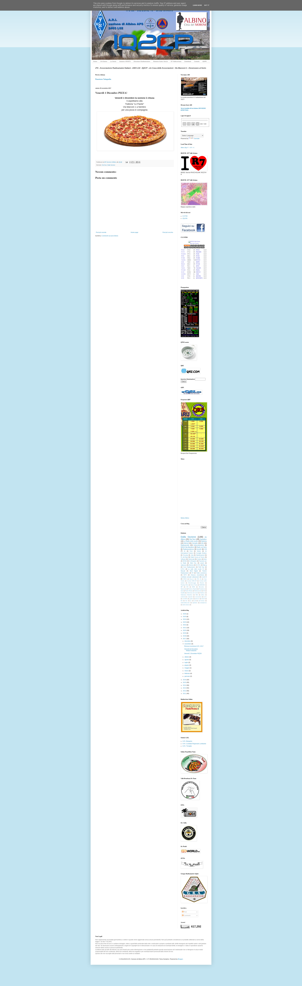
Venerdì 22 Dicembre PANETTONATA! (191, 650)
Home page (134, 232)
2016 (185, 680)
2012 (185, 691)
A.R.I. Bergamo (187, 741)
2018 (185, 636)
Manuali (183, 571)
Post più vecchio (168, 232)
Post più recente (101, 232)
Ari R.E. (198, 565)
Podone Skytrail (192, 589)
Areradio (195, 543)
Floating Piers (184, 585)
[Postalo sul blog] (132, 162)
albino (202, 594)
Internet (186, 543)
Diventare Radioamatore (142, 61)
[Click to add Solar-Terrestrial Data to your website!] (190, 336)
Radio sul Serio (202, 547)
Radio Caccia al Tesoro (198, 557)
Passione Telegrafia (103, 79)
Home (95, 61)
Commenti (186, 915)
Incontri (199, 549)
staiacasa (183, 565)
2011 (185, 693)
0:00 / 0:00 (203, 124)
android (183, 596)
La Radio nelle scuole (191, 541)
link (181, 600)
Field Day (201, 567)
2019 (185, 633)
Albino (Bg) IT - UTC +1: (188, 147)
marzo (187, 671)
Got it (206, 5)
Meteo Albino (185, 518)
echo (205, 596)
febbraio (187, 673)
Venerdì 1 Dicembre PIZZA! (193, 653)
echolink (185, 598)
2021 (185, 627)
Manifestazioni (200, 555)
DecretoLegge (192, 583)
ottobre (187, 657)
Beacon (192, 579)
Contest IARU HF (192, 581)
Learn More (197, 5)
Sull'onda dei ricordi (192, 592)
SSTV (185, 575)
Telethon (202, 592)
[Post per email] (126, 162)
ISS (187, 587)
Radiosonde (198, 590)
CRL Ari (199, 579)
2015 (185, 682)
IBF (182, 587)
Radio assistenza (201, 573)
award (202, 563)
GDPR (204, 61)
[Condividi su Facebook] (137, 162)
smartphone (203, 602)
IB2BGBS (202, 585)
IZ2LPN (184, 218)
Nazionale (183, 589)
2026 (185, 614)
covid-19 (204, 577)
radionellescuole (185, 602)
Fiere (191, 551)
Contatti (196, 61)
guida (191, 598)
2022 (185, 625)
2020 (185, 630)
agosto (187, 659)
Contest (199, 559)
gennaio (187, 676)
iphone (197, 598)
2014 (185, 685)
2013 (185, 688)
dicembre (188, 641)
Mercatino (201, 587)
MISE (193, 587)
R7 (192, 573)
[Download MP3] (193, 124)
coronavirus (198, 596)
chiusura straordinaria (197, 575)
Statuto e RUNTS (125, 61)
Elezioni (202, 583)
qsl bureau (202, 600)
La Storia (113, 61)
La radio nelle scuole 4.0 (196, 569)
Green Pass (194, 585)
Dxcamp (185, 555)
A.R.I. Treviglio (187, 746)
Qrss (182, 590)
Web (197, 594)
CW (205, 549)
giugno (187, 665)
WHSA (185, 561)
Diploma (204, 541)
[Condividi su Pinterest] (139, 162)
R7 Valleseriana (176, 61)
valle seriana (185, 604)
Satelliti (183, 592)
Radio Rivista (188, 590)
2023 (185, 622)
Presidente (202, 589)
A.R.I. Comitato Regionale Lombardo (194, 744)
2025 (185, 616)
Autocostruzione (199, 545)
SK (204, 590)
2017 (185, 638)
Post (185, 912)
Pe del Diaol (184, 557)
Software (183, 559)
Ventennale (191, 559)
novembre (188, 644)
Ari (184, 551)
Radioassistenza (188, 549)
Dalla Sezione (111, 165)
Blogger (180, 959)
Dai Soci (104, 165)
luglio (186, 662)
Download (187, 61)
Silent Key (193, 563)
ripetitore (195, 602)
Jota (192, 555)
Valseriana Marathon (186, 594)
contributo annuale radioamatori (190, 577)
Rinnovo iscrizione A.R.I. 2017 (193, 646)
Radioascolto (185, 545)
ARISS (185, 579)
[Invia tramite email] (130, 162)
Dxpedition (203, 539)
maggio (187, 668)
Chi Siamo (103, 61)
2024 (185, 619)
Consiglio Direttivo (201, 553)
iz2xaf (203, 598)
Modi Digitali (194, 571)
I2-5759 (184, 216)
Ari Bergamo (192, 561)
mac (186, 600)
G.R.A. (183, 569)
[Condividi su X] (135, 162)
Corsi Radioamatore (189, 567)
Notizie (199, 551)
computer (190, 596)
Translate (196, 138)
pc (190, 600)
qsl (195, 600)
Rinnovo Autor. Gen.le (160, 61)
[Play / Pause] (189, 123)
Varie (205, 559)
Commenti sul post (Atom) (110, 236)
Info (202, 543)
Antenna (191, 565)
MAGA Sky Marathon (187, 547)
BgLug (205, 565)
